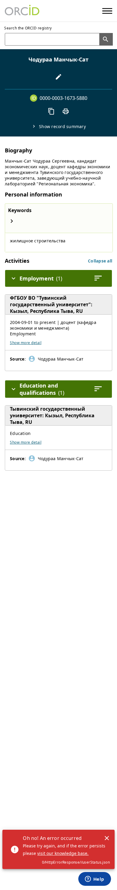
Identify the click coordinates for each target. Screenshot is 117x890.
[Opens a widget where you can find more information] (94, 879)
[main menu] (107, 11)
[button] (100, 261)
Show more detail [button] (25, 342)
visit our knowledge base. (62, 853)
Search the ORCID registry (28, 28)
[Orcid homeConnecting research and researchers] (22, 11)
